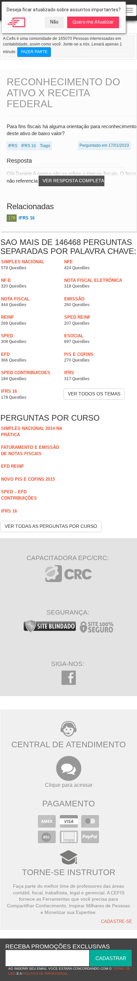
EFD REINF (12, 466)
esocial (73, 335)
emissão (74, 298)
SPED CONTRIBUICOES (25, 372)
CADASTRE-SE (116, 921)
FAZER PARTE (34, 51)
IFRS (69, 372)
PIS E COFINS (78, 354)
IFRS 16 (27, 217)
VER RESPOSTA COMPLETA (73, 180)
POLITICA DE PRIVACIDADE (45, 973)
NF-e (6, 280)
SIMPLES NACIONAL (22, 261)
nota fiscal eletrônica (93, 280)
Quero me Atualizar (93, 22)
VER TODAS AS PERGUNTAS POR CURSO (51, 526)
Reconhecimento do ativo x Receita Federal (63, 92)
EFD (5, 354)
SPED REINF (77, 317)
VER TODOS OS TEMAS (94, 393)
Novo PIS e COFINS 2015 (28, 479)
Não (54, 22)
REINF (7, 317)
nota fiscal (15, 298)
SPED (7, 335)
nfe (68, 261)
